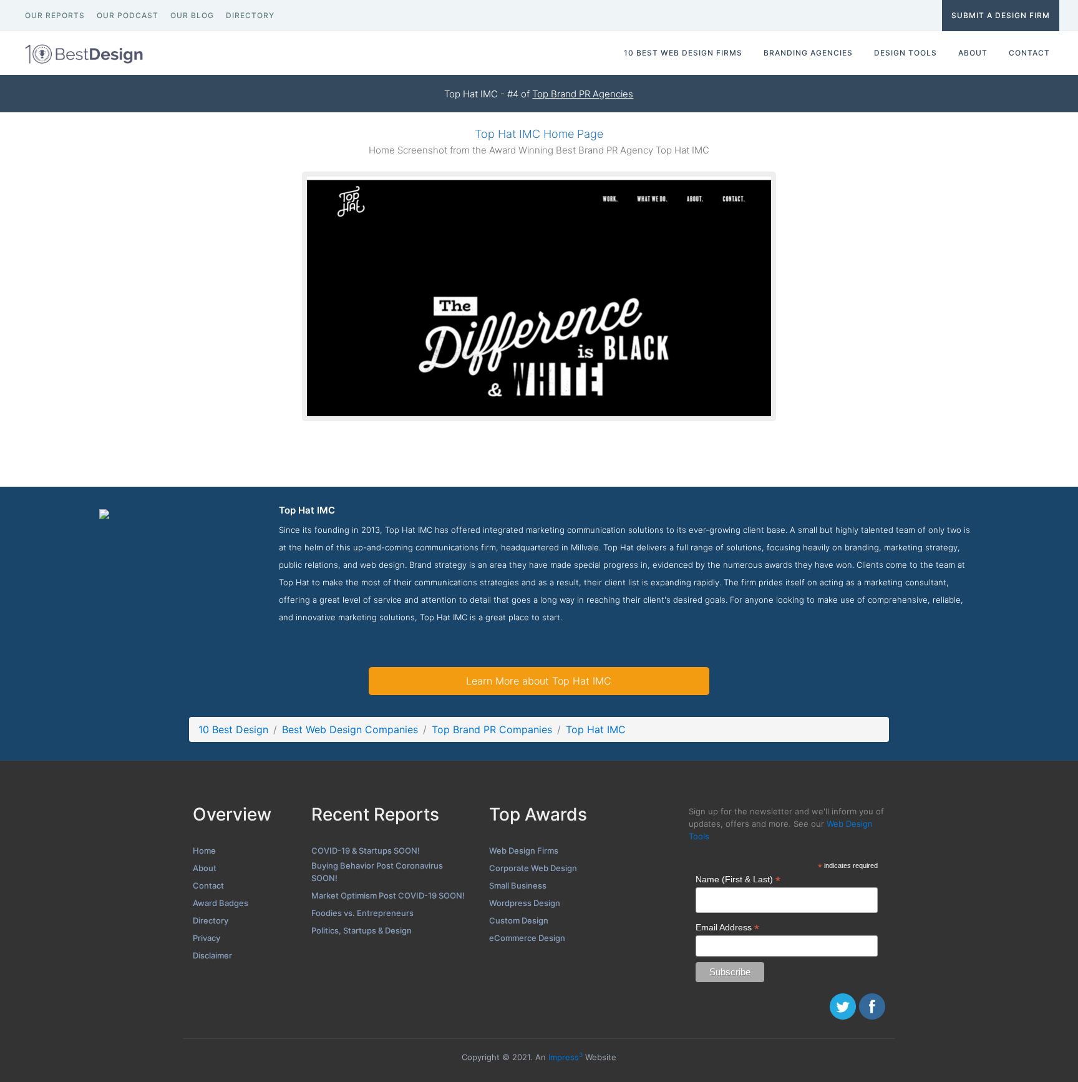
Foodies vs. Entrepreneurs (362, 913)
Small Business (517, 885)
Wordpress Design (524, 903)
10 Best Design (233, 729)
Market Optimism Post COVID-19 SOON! (388, 895)
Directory (210, 920)
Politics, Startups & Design (361, 930)
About (204, 868)
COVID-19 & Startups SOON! (365, 850)
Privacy (206, 938)
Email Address (727, 927)
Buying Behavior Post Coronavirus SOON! (377, 871)
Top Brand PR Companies (492, 729)
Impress (565, 1057)
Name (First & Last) (738, 879)
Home (204, 850)
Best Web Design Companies (350, 729)
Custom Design (518, 920)
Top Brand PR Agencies (582, 94)
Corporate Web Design (533, 868)
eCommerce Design (527, 938)
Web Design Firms (523, 850)
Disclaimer (212, 955)
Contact (208, 885)
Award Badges (220, 903)
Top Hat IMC (596, 729)
